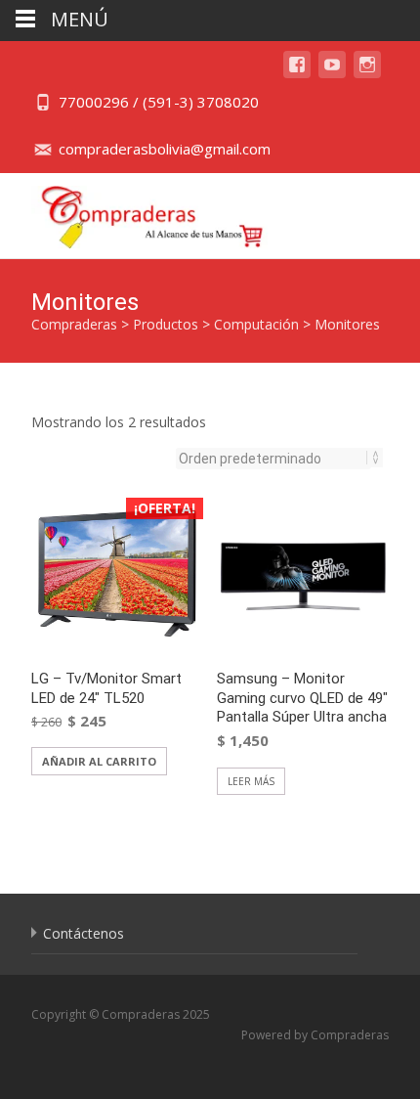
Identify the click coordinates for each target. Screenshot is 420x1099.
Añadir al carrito (99, 761)
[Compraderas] (137, 212)
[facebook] (297, 74)
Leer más (251, 781)
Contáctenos (83, 933)
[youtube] (332, 74)
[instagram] (367, 74)
